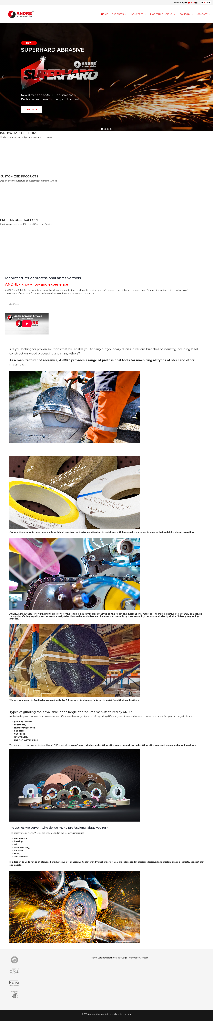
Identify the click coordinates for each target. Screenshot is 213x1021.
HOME (104, 14)
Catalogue (103, 957)
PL (202, 2)
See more (14, 304)
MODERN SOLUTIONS (161, 14)
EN (205, 2)
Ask (6, 185)
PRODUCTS (118, 14)
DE (209, 2)
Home (94, 957)
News (176, 2)
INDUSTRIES (137, 14)
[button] (3, 77)
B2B (192, 2)
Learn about (11, 142)
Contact (144, 957)
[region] (106, 77)
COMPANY (185, 14)
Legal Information (131, 957)
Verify (7, 229)
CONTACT (202, 14)
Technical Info (115, 957)
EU (180, 2)
